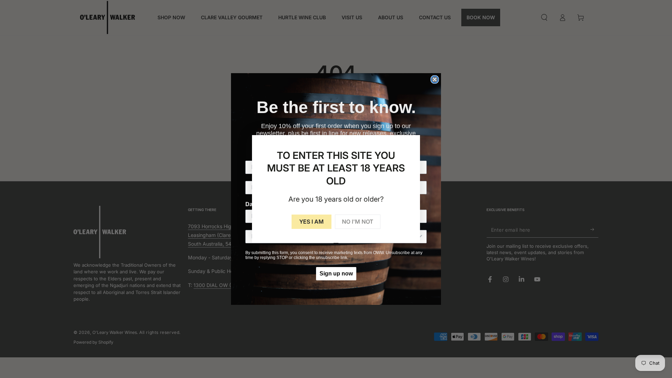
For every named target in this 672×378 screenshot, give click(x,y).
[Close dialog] (434, 79)
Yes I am (311, 221)
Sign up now (336, 273)
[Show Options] (420, 236)
